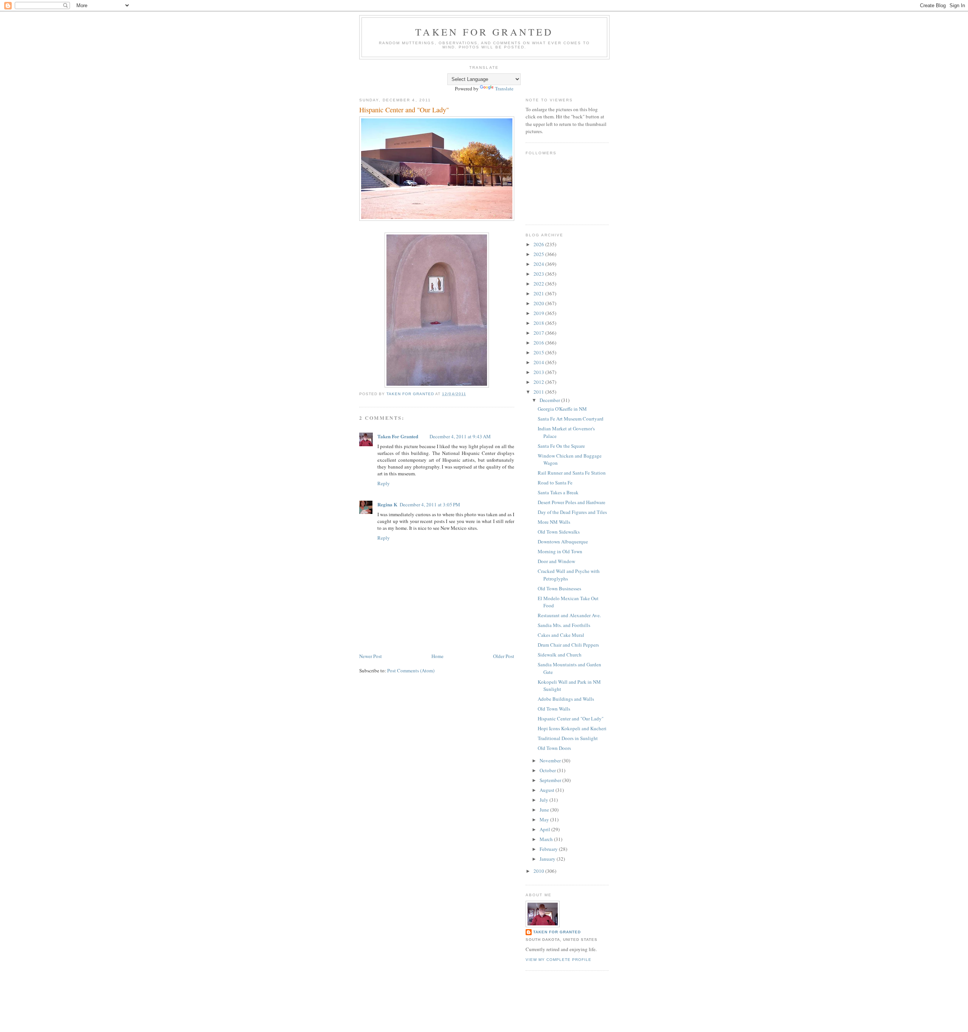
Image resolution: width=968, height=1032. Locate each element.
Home (437, 656)
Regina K (387, 504)
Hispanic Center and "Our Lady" (570, 718)
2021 (539, 293)
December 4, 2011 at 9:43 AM (460, 436)
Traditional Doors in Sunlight (568, 738)
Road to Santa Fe (555, 482)
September (551, 780)
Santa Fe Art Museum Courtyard (570, 418)
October (548, 770)
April (545, 829)
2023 (539, 273)
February (549, 849)
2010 (539, 871)
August (547, 790)
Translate (504, 88)
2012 (539, 382)
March (547, 839)
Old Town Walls (554, 708)
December (550, 400)
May (545, 819)
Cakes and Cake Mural (561, 635)
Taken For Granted (484, 31)
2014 (539, 362)
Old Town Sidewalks (559, 531)
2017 (539, 332)
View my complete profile (558, 960)
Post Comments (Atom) (410, 670)
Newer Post (370, 656)
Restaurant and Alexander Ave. (569, 615)
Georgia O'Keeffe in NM (562, 408)
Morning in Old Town (560, 551)
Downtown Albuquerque (563, 541)
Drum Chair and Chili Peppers (568, 644)
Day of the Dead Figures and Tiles (572, 512)
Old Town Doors (554, 748)
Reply (383, 483)
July (544, 799)
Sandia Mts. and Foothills (564, 625)
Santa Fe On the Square (561, 445)
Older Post (503, 656)
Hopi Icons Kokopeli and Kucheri (572, 728)
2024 (539, 264)
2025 (539, 254)
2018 (539, 323)
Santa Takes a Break (558, 492)
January (548, 858)
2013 (539, 372)
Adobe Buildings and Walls (566, 698)
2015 (539, 352)
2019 (539, 313)
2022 (539, 283)
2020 (539, 303)
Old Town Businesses (559, 588)
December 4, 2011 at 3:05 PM (430, 504)
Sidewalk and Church (560, 654)
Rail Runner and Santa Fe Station (572, 472)
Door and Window (556, 561)
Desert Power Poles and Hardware (571, 502)
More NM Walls (554, 521)
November (551, 760)
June (545, 809)
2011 (539, 391)
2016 (539, 342)
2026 (539, 244)
